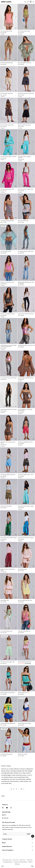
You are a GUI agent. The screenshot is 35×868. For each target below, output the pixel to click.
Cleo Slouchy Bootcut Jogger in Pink (25, 189)
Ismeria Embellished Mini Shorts (24, 661)
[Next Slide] (16, 17)
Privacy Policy (22, 859)
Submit (28, 834)
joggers (9, 775)
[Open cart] (30, 2)
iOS (5, 815)
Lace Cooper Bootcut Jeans (6, 631)
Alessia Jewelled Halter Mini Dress (25, 600)
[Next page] (23, 789)
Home (3, 796)
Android (6, 818)
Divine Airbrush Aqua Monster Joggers (26, 506)
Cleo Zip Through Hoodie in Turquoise (8, 156)
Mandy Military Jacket (22, 569)
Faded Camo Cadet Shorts (6, 506)
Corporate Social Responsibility (20, 861)
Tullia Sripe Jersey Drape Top (24, 631)
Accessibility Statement (7, 861)
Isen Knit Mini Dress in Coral (6, 31)
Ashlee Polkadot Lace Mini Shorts (8, 692)
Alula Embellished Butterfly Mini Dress (26, 377)
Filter (32, 866)
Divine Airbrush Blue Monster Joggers (25, 537)
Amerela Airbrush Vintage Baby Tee (8, 723)
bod (13, 775)
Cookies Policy (29, 859)
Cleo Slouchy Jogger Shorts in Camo (25, 474)
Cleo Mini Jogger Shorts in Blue (24, 723)
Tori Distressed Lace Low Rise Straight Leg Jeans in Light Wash (8, 346)
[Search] (25, 2)
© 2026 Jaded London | (7, 859)
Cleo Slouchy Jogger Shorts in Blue (8, 474)
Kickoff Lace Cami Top (22, 754)
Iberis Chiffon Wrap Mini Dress (7, 62)
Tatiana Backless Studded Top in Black (9, 409)
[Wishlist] (28, 2)
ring (20, 775)
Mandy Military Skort (5, 600)
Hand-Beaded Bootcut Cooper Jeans (25, 251)
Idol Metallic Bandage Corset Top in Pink (26, 345)
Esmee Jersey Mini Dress (23, 220)
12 (21, 789)
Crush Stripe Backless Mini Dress (7, 220)
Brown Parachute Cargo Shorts (7, 124)
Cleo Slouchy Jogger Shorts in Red (25, 442)
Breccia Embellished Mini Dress (24, 62)
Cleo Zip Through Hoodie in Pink (7, 189)
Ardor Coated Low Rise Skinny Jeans (25, 313)
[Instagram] (2, 808)
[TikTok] (11, 808)
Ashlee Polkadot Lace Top (23, 692)
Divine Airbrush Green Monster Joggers (9, 537)
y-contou (16, 775)
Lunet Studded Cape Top (6, 251)
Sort (2, 866)
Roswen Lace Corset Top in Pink (7, 282)
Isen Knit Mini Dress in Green (24, 31)
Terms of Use (15, 859)
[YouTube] (7, 808)
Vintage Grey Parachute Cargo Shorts (26, 93)
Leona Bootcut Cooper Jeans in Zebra (9, 377)
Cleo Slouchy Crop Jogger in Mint (7, 661)
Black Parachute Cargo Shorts (24, 124)
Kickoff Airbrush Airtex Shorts (6, 754)
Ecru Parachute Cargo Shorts (7, 93)
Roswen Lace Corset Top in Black (7, 313)
